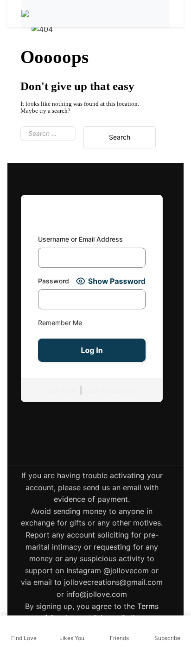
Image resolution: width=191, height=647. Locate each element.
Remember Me (60, 323)
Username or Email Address (80, 239)
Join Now (60, 390)
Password (53, 281)
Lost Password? (112, 390)
